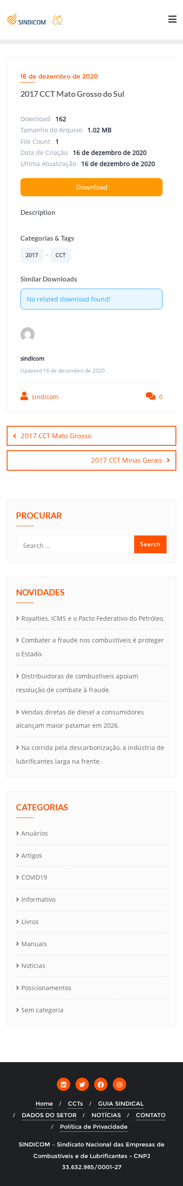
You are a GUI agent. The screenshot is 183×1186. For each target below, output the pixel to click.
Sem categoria (42, 1010)
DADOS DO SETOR (49, 1115)
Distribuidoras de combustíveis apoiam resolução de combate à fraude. (77, 683)
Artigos (31, 855)
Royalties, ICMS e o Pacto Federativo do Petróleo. (93, 618)
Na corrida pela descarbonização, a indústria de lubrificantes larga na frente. (90, 754)
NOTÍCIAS (106, 1115)
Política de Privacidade (93, 1126)
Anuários (34, 833)
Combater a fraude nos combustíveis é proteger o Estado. (90, 647)
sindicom (44, 397)
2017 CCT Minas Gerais (126, 460)
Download (91, 186)
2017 (32, 255)
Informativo (38, 899)
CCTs (75, 1103)
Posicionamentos (46, 988)
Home (44, 1103)
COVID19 (34, 877)
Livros (30, 921)
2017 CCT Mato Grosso (56, 435)
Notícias (33, 965)
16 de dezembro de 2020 (59, 76)
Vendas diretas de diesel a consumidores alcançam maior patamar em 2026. (80, 719)
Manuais (34, 944)
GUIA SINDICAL (120, 1103)
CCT (61, 255)
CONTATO (151, 1115)
